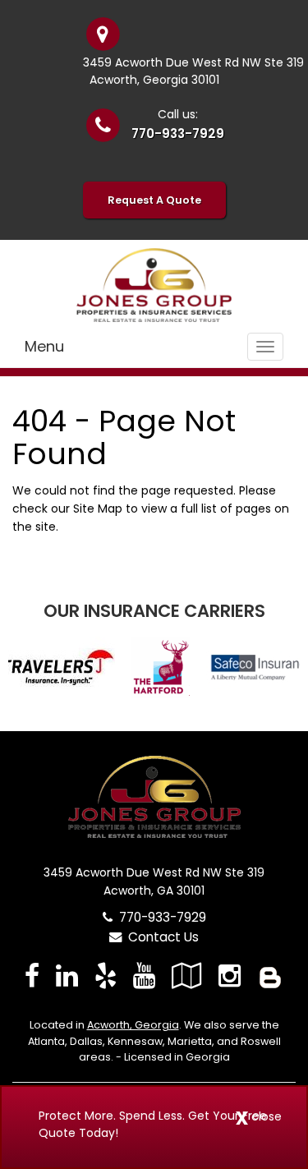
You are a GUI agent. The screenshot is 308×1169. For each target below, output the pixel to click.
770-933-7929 (177, 133)
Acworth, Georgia (133, 1025)
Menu (44, 346)
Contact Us (160, 937)
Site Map (97, 508)
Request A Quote (154, 200)
